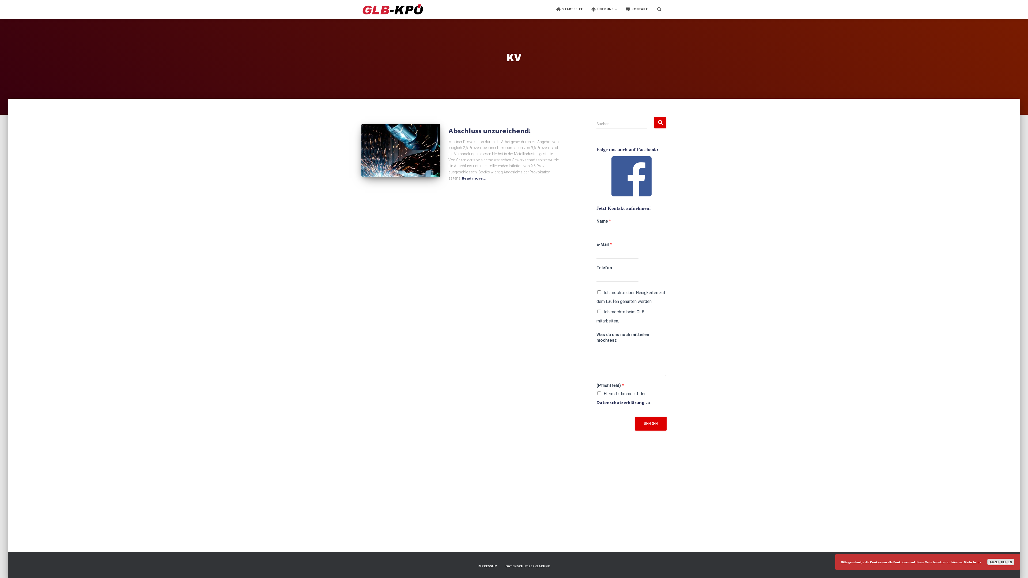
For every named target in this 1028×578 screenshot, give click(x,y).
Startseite (572, 9)
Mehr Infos (972, 562)
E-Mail (604, 244)
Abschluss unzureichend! (489, 131)
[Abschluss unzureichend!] (400, 150)
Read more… (474, 179)
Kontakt (640, 9)
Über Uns (605, 9)
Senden (651, 423)
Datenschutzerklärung (620, 403)
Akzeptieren (1000, 562)
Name (603, 221)
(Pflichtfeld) (610, 385)
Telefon (604, 267)
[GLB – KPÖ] (392, 9)
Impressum (487, 566)
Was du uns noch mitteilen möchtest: (622, 337)
